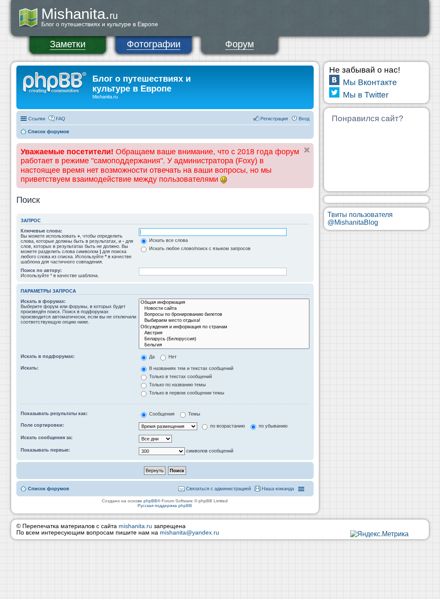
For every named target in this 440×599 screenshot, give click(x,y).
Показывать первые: (45, 449)
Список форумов (48, 131)
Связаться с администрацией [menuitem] (218, 488)
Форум (239, 44)
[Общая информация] (224, 303)
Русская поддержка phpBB (165, 505)
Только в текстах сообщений (180, 376)
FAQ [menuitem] (60, 118)
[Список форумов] (55, 81)
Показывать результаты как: (54, 413)
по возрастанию (227, 425)
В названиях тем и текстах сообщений (190, 368)
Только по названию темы (177, 384)
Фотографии (153, 44)
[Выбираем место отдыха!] (224, 321)
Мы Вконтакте (370, 82)
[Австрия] (224, 333)
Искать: (30, 367)
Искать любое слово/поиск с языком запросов (199, 248)
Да (151, 356)
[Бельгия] (224, 345)
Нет (172, 356)
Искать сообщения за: (47, 437)
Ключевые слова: (41, 230)
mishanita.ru (135, 526)
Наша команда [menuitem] (278, 488)
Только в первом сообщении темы (186, 392)
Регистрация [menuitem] (274, 118)
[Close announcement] (306, 150)
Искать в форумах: (43, 301)
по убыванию (272, 425)
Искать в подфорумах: (48, 356)
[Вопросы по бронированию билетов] (224, 315)
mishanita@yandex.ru (189, 532)
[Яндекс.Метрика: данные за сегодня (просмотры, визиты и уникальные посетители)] (379, 534)
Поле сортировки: (42, 425)
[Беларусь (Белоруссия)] (224, 339)
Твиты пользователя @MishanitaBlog (360, 218)
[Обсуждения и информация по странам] (224, 327)
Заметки (68, 44)
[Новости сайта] (224, 309)
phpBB (150, 500)
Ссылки (36, 118)
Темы (193, 413)
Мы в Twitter (365, 94)
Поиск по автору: (41, 270)
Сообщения (161, 413)
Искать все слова (168, 240)
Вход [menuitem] (304, 118)
